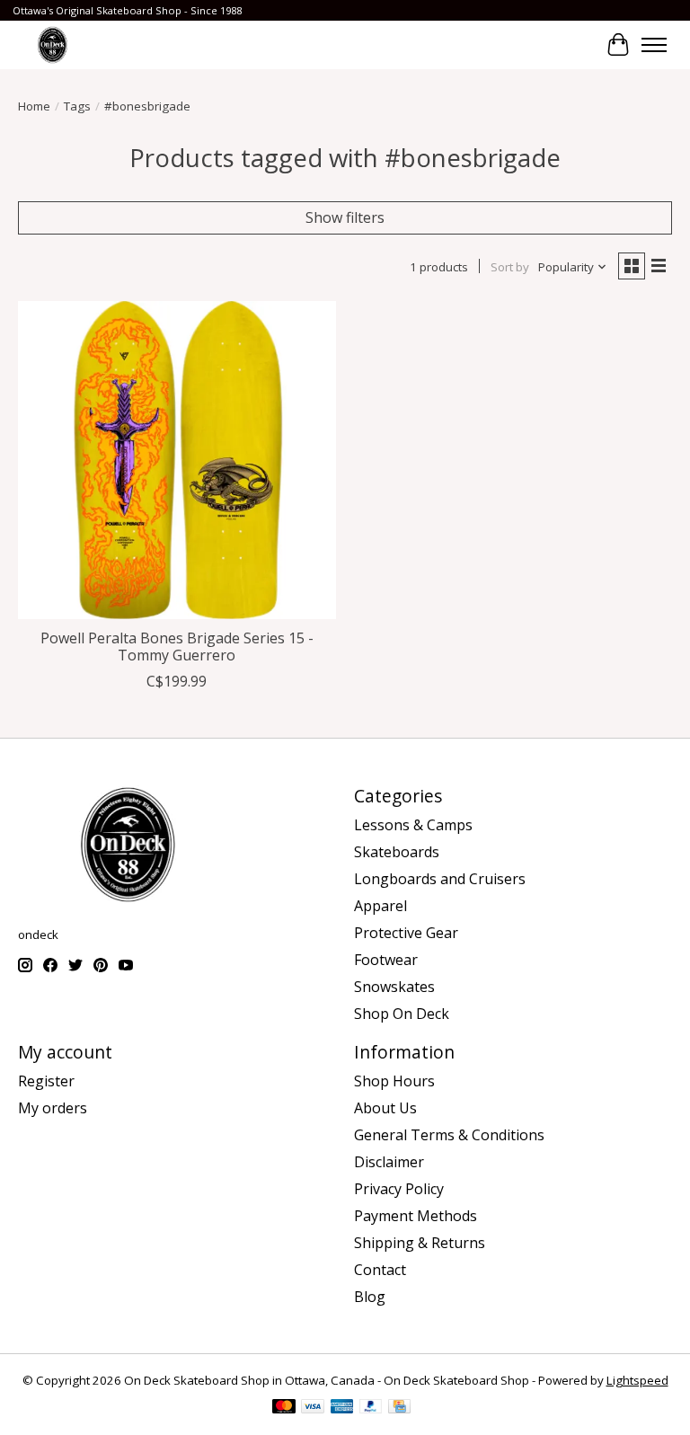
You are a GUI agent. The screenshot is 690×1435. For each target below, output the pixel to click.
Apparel (380, 906)
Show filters (345, 217)
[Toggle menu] (654, 45)
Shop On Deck (401, 1013)
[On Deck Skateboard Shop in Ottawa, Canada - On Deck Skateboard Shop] (52, 44)
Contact (380, 1270)
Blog (369, 1297)
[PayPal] (371, 1408)
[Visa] (312, 1408)
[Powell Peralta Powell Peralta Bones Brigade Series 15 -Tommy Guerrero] (177, 460)
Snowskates (394, 987)
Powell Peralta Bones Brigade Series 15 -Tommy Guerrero (177, 646)
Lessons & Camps (413, 825)
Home (34, 106)
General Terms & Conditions (449, 1135)
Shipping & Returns (419, 1243)
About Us (385, 1108)
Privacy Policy (399, 1189)
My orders (52, 1108)
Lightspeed (637, 1380)
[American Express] (342, 1408)
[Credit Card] (399, 1408)
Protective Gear (406, 933)
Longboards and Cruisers (440, 879)
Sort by (510, 267)
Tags (77, 106)
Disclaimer (389, 1162)
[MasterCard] (284, 1408)
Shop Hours (394, 1081)
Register (46, 1081)
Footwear (386, 960)
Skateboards (396, 852)
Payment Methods (415, 1216)
